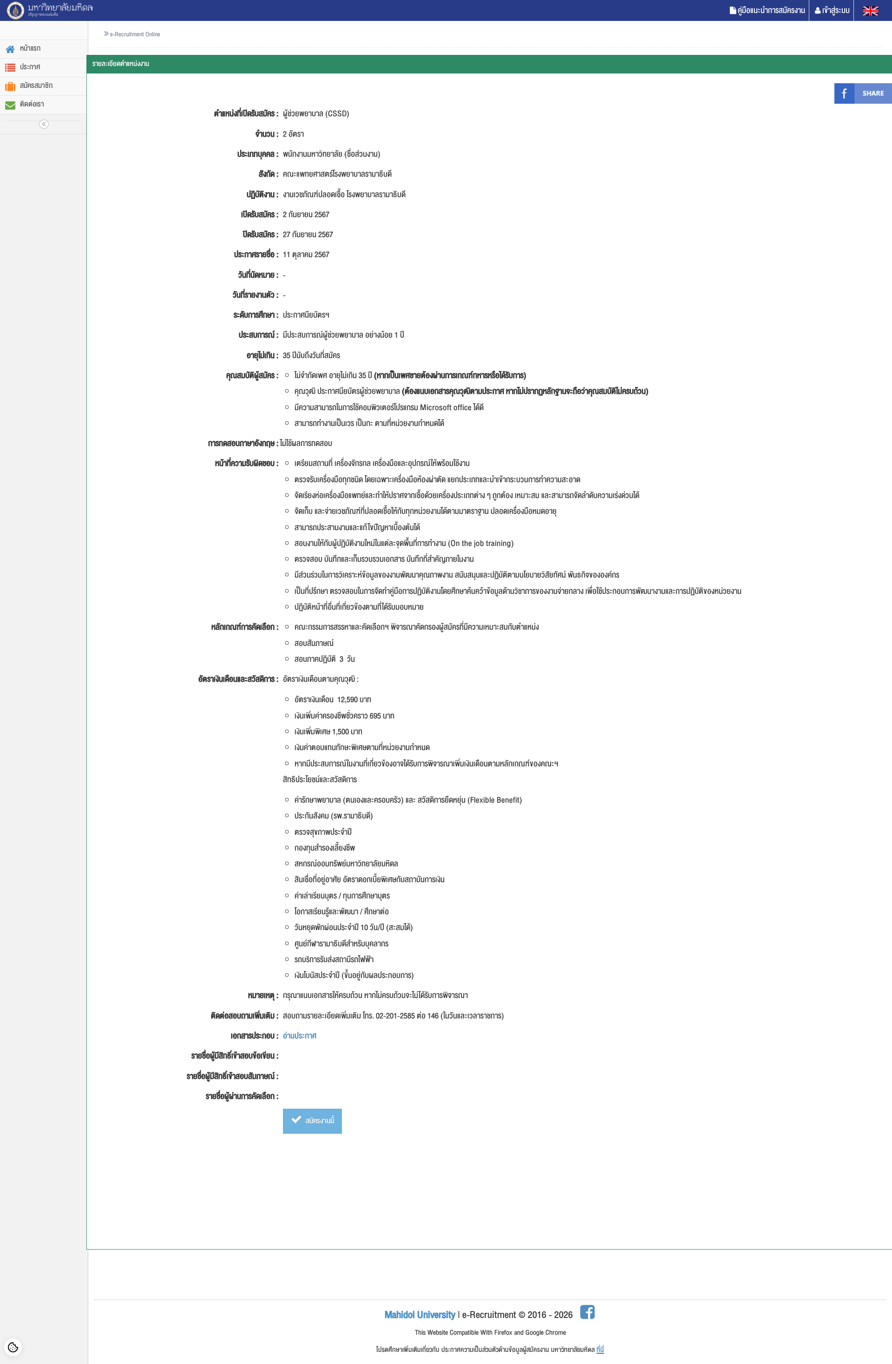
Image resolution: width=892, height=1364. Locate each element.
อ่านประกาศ (299, 1036)
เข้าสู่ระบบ (836, 10)
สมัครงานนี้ (319, 1120)
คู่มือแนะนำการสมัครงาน (771, 10)
